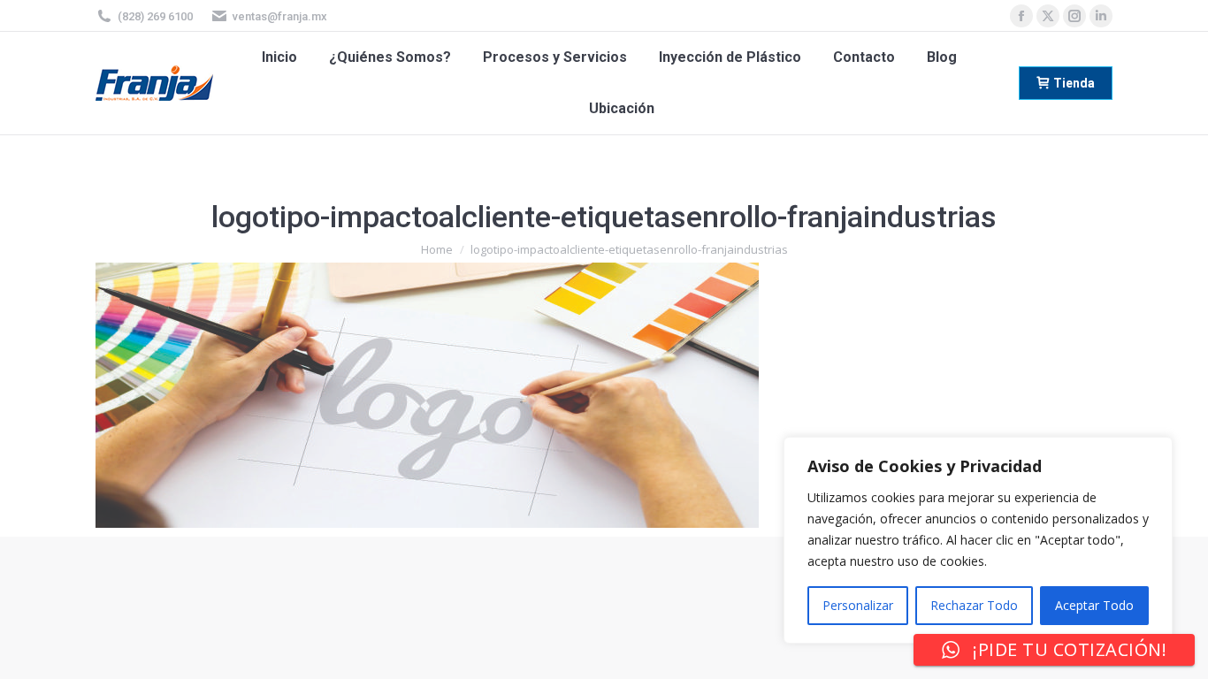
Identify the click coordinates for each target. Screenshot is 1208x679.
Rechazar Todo (974, 605)
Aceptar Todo (1094, 605)
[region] (978, 540)
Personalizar (857, 605)
